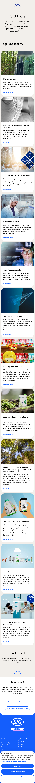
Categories (4, 741)
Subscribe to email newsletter (17, 702)
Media (3, 751)
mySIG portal (22, 739)
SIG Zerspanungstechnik (25, 748)
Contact (17, 671)
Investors (4, 747)
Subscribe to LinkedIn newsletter (17, 709)
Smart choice (22, 751)
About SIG (4, 745)
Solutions (4, 739)
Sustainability (5, 743)
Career (3, 749)
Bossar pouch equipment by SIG (26, 744)
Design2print (22, 741)
